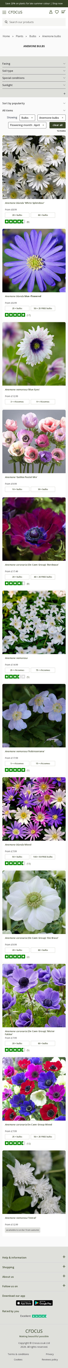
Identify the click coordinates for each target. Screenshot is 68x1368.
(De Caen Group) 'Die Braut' (32, 937)
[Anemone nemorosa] (34, 622)
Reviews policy (50, 1359)
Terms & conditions (18, 1354)
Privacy (50, 1354)
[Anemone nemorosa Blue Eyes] (34, 354)
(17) (29, 315)
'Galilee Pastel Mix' (21, 477)
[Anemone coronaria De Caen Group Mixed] (34, 1089)
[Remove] (31, 117)
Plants (19, 36)
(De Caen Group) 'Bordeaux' (32, 564)
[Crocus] (34, 1333)
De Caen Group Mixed (28, 1124)
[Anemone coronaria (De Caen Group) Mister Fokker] (34, 995)
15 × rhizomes (43, 763)
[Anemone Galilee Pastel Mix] (34, 441)
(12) (29, 1143)
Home (6, 36)
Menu (3, 12)
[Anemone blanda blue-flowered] (34, 260)
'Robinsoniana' (25, 751)
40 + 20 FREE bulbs (43, 576)
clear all (57, 125)
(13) (29, 863)
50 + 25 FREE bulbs (43, 308)
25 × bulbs (17, 308)
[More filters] (64, 93)
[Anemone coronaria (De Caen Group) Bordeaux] (34, 529)
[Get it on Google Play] (43, 1303)
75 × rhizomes (43, 670)
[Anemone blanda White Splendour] (34, 167)
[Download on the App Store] (24, 1303)
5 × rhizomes (17, 763)
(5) (28, 677)
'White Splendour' (24, 202)
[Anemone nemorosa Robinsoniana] (34, 715)
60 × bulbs (43, 215)
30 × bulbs (43, 489)
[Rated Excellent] (40, 1316)
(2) (28, 956)
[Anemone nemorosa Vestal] (34, 1182)
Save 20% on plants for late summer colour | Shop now (34, 3)
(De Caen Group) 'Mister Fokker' (30, 1033)
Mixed (18, 844)
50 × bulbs (17, 856)
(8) (28, 221)
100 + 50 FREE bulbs (43, 856)
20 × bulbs (17, 215)
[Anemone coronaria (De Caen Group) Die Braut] (34, 902)
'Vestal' (20, 1217)
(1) (28, 770)
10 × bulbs (17, 489)
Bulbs (32, 36)
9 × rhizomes (42, 401)
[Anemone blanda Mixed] (34, 809)
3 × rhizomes (17, 401)
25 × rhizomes (17, 670)
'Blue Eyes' (22, 389)
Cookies (18, 1359)
